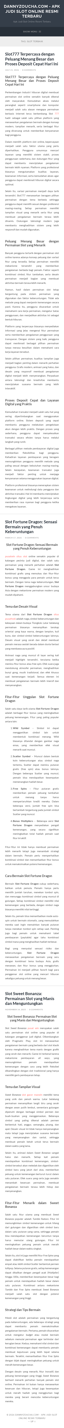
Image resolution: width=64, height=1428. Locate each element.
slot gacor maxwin (32, 1094)
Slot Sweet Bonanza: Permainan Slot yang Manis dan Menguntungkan (29, 998)
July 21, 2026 (12, 70)
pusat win (33, 1028)
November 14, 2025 (15, 1009)
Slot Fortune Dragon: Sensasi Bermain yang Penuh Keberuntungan (31, 526)
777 (57, 113)
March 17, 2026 (13, 538)
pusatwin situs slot (16, 556)
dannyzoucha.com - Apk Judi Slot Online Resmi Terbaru (32, 11)
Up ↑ (33, 1421)
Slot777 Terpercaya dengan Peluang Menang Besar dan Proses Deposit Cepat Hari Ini (31, 59)
